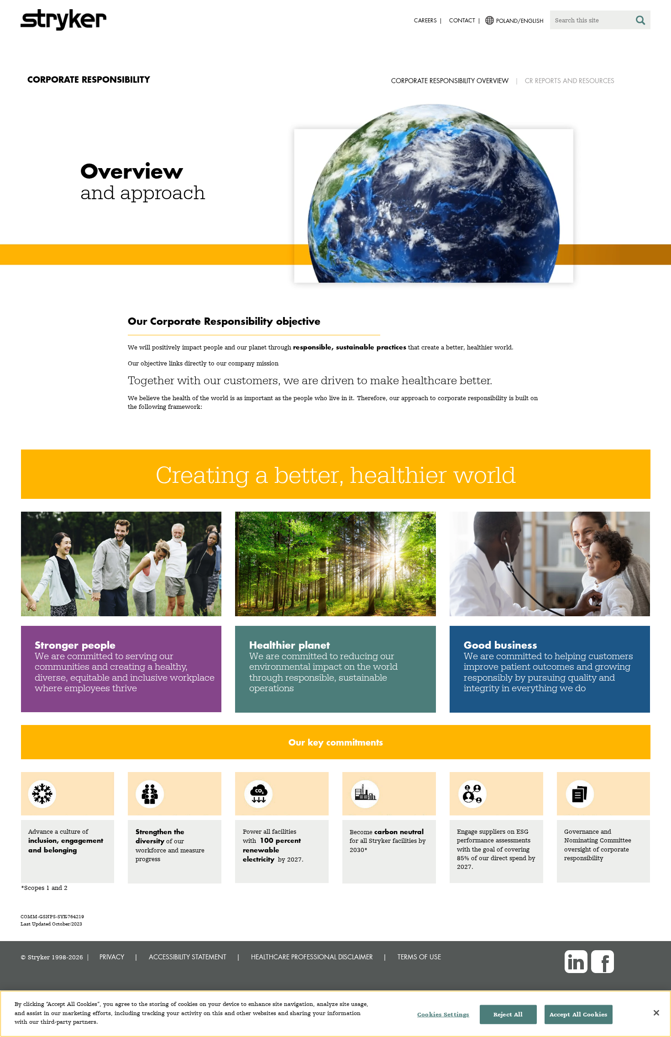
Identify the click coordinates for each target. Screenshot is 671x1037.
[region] (335, 1013)
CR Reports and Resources (569, 80)
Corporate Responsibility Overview (449, 80)
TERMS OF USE (419, 956)
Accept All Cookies (579, 1014)
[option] (335, 206)
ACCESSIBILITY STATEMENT (187, 956)
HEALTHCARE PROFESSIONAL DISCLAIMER (312, 956)
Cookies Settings (443, 1014)
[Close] (656, 1013)
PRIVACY (112, 956)
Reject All (508, 1014)
